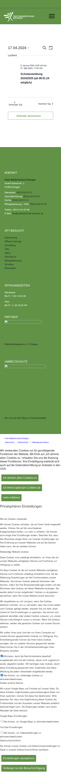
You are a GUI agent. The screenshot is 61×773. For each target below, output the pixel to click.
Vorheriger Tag (15, 105)
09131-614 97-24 (31, 196)
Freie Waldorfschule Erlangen (17, 438)
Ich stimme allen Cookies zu (20, 477)
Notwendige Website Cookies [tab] (14, 551)
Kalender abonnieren (29, 115)
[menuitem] (9, 442)
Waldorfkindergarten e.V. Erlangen (21, 344)
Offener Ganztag (13, 241)
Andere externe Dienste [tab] (11, 682)
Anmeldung (10, 245)
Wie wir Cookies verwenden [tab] (13, 518)
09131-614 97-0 (24, 192)
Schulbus (9, 264)
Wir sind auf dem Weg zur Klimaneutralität (25, 418)
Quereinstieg (11, 237)
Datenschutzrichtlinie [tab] (10, 740)
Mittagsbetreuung (13, 260)
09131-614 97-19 (38, 204)
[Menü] (50, 16)
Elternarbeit (10, 268)
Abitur (7, 253)
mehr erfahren (11, 497)
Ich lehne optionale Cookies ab (21, 487)
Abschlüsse (10, 256)
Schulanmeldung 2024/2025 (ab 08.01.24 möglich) (35, 78)
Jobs (7, 249)
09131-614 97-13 (20, 200)
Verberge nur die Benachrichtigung (24, 768)
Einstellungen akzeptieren (18, 758)
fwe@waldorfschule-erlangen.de (27, 213)
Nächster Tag (44, 104)
